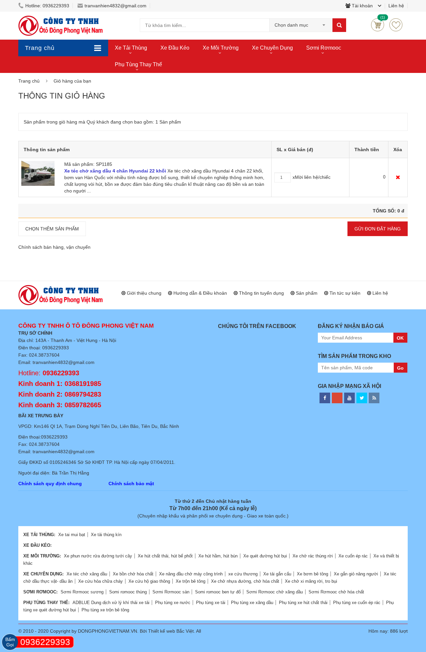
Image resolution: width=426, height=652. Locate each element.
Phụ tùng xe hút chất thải (303, 602)
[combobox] (301, 23)
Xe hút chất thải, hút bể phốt (165, 555)
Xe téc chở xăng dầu (87, 573)
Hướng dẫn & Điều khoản (200, 293)
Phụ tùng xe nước (172, 602)
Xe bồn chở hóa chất (133, 573)
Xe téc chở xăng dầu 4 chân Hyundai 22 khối (115, 170)
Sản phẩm (307, 293)
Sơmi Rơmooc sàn (170, 591)
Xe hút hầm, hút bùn (218, 555)
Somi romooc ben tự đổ (218, 591)
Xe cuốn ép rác (353, 555)
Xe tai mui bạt (71, 534)
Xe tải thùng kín (106, 534)
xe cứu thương (243, 573)
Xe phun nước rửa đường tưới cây (98, 555)
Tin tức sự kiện (344, 293)
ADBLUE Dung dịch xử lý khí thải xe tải (111, 602)
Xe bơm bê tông (312, 573)
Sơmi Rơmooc (323, 48)
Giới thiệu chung (144, 293)
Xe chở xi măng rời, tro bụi (311, 581)
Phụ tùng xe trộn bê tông (105, 609)
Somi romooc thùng (128, 591)
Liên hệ (380, 293)
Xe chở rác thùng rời (313, 555)
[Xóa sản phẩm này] (398, 177)
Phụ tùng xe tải (210, 602)
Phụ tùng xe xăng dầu (252, 602)
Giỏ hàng (377, 24)
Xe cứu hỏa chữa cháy (100, 581)
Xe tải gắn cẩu (277, 573)
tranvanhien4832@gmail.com (115, 5)
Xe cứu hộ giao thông (149, 581)
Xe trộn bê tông (190, 581)
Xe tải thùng (131, 48)
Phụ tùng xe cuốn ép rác (356, 602)
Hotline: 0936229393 (47, 5)
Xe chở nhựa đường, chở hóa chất (245, 581)
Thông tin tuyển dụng (261, 293)
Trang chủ (40, 48)
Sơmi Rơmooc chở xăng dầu (274, 591)
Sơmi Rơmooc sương (82, 591)
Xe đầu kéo (174, 48)
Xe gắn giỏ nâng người (356, 573)
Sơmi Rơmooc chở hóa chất (336, 591)
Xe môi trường (221, 48)
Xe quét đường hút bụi (265, 555)
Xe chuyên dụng (272, 48)
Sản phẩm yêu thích (395, 24)
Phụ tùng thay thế (138, 64)
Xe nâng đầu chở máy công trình (191, 573)
